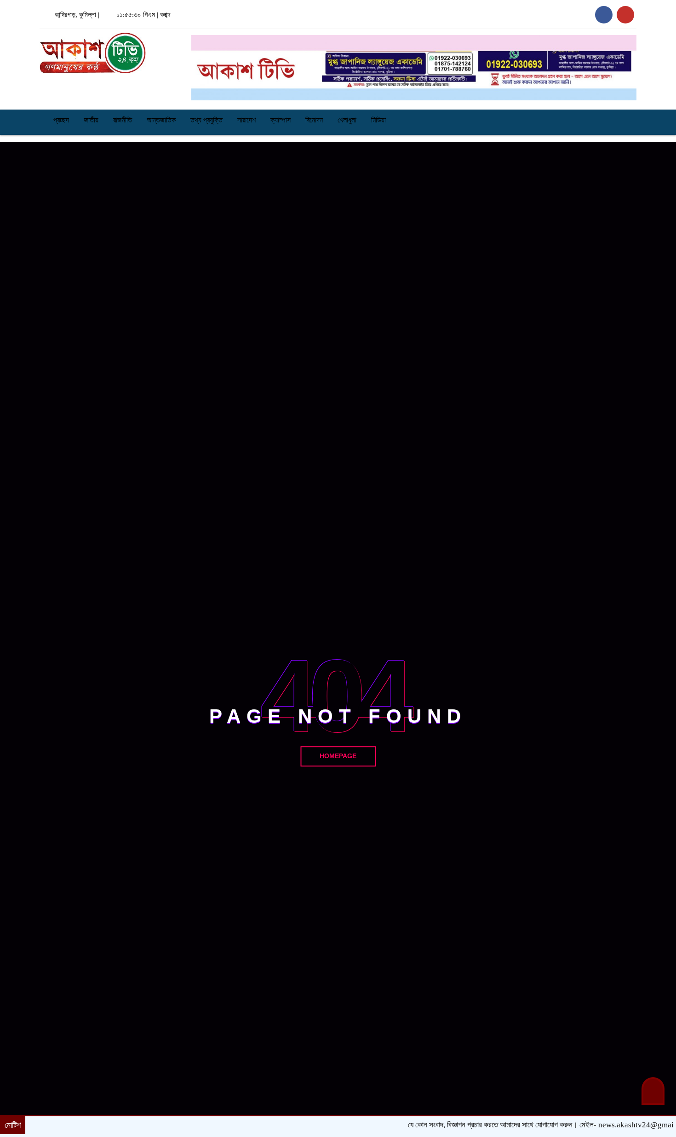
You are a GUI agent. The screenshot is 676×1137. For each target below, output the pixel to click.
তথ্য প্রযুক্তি (206, 120)
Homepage (338, 756)
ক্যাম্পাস (280, 120)
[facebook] (604, 14)
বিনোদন (314, 120)
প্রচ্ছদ (60, 120)
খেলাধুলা (347, 120)
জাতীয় (91, 120)
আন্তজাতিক (161, 120)
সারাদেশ (246, 120)
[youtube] (625, 14)
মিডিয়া (378, 120)
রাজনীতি (122, 120)
